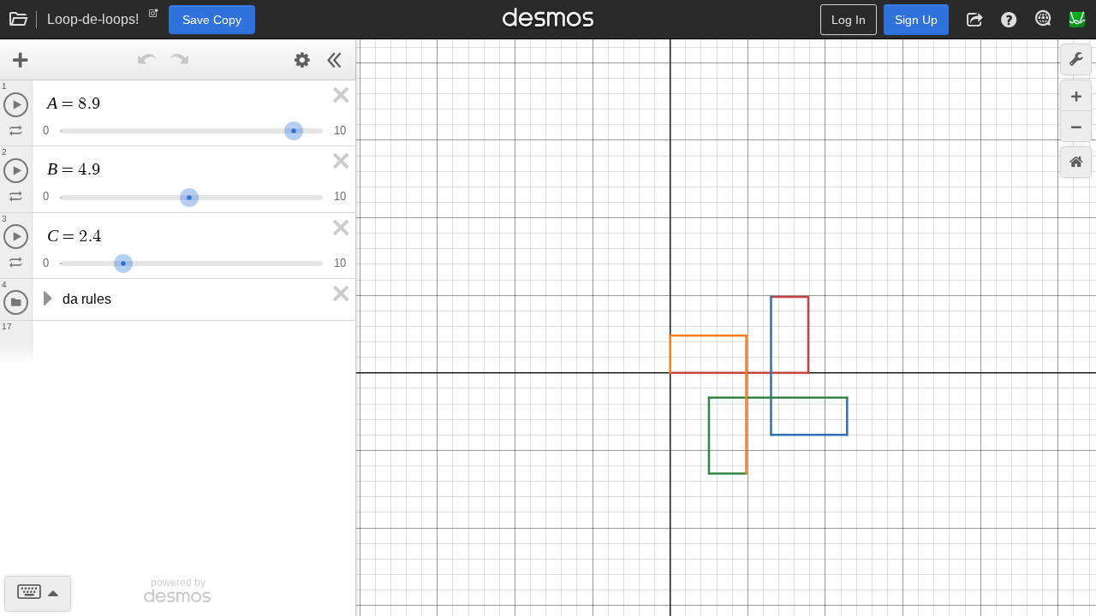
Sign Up (916, 20)
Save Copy (211, 20)
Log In (848, 20)
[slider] (293, 129)
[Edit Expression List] (302, 60)
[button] (974, 19)
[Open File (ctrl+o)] (19, 19)
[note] (153, 17)
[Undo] (147, 60)
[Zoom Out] (1076, 126)
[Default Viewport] (1076, 162)
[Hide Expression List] (335, 60)
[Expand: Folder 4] (46, 299)
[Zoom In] (1076, 95)
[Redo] (180, 60)
